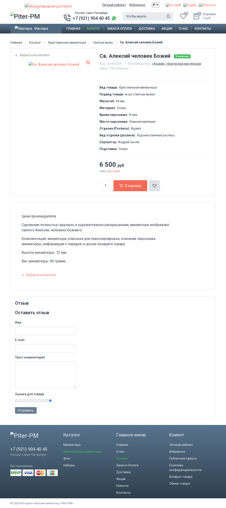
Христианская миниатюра (67, 42)
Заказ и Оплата (119, 28)
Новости (122, 486)
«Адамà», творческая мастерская (176, 63)
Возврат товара (180, 476)
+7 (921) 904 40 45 (91, 18)
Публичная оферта (183, 458)
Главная (73, 28)
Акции (167, 28)
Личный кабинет (114, 5)
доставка (113, 171)
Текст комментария (30, 357)
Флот (67, 458)
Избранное (137, 5)
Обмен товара (179, 483)
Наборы (69, 465)
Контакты (203, 28)
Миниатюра (72, 445)
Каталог (93, 28)
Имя (18, 322)
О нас (183, 28)
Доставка (147, 28)
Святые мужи (103, 42)
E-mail (19, 340)
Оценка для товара (29, 394)
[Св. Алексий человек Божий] (54, 64)
